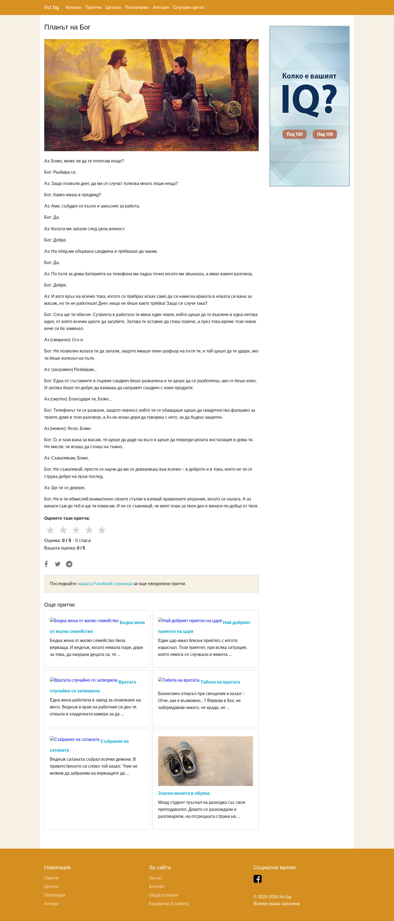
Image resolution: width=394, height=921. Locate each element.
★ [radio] (50, 530)
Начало (73, 7)
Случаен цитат (189, 7)
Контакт (156, 886)
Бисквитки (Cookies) (169, 903)
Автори (161, 7)
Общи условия (163, 895)
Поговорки (136, 7)
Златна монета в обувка (184, 793)
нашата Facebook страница (104, 583)
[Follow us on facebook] (258, 879)
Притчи (93, 7)
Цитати (113, 7)
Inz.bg (51, 7)
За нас (155, 878)
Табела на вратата (220, 682)
